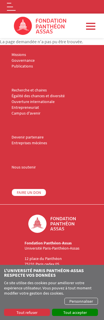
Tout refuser (27, 312)
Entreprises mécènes (29, 143)
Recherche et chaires (29, 90)
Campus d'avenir (26, 113)
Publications (22, 66)
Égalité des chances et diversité (38, 95)
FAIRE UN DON (29, 192)
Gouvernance (23, 60)
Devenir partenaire (28, 137)
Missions (19, 54)
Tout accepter (75, 312)
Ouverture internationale (33, 101)
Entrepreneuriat (25, 107)
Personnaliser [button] (81, 301)
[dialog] (52, 292)
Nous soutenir (24, 167)
